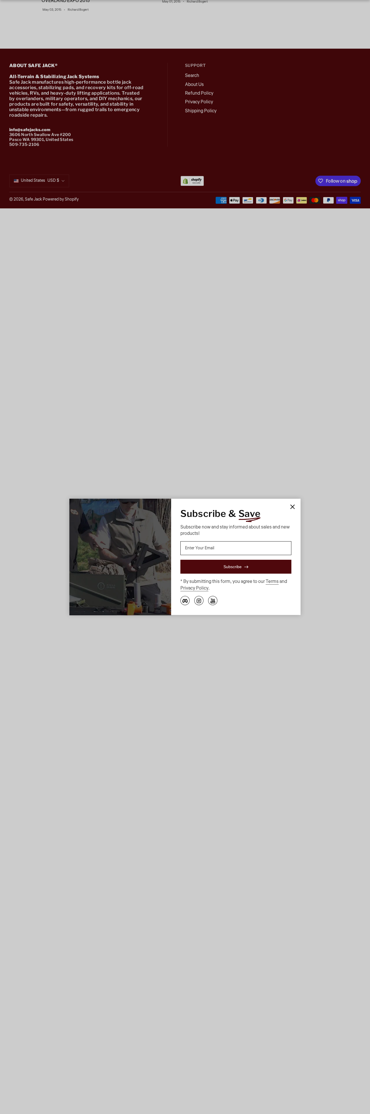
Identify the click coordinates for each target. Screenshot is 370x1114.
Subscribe (232, 567)
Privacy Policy (194, 588)
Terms (272, 582)
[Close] (292, 507)
